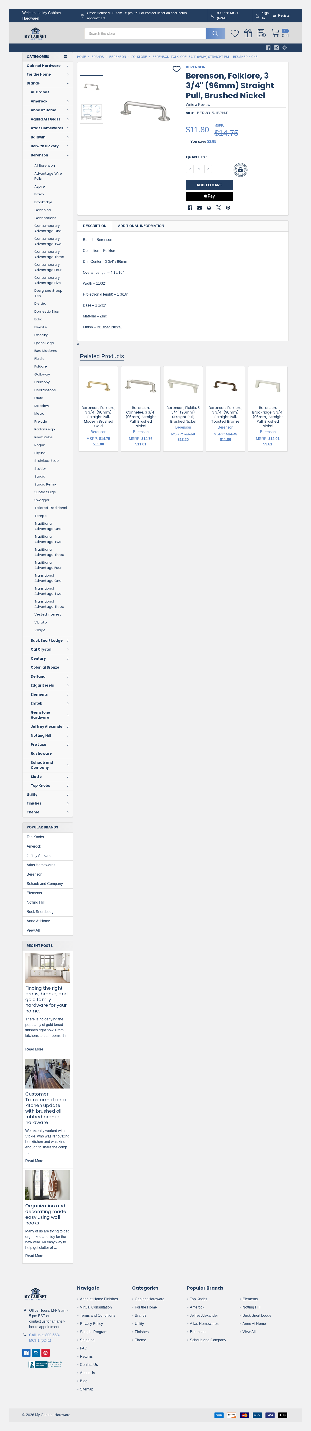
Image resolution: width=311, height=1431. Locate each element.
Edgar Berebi (42, 685)
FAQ (83, 1348)
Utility (32, 794)
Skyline (40, 452)
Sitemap (86, 1389)
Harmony (42, 382)
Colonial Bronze (45, 667)
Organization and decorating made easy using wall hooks (45, 1214)
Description (95, 226)
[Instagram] (276, 47)
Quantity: (196, 157)
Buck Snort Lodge (47, 640)
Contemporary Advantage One (47, 228)
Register (284, 15)
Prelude (40, 421)
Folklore (40, 366)
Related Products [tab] (102, 356)
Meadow (41, 405)
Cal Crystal (41, 649)
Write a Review (198, 105)
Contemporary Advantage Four (47, 267)
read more (34, 1049)
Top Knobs (40, 785)
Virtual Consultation (96, 1307)
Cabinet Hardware (44, 65)
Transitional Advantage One (47, 578)
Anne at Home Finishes (99, 1299)
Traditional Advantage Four (47, 565)
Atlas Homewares (47, 128)
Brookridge (43, 202)
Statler (40, 468)
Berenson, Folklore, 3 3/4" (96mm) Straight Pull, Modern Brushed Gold (98, 417)
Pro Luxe (38, 744)
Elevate (40, 327)
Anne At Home (38, 921)
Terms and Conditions (97, 1315)
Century (38, 658)
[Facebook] (268, 47)
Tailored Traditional (50, 507)
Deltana (38, 676)
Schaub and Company (42, 765)
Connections (45, 217)
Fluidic (39, 358)
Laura (38, 397)
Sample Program (93, 1332)
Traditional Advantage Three (49, 552)
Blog (83, 1381)
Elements (39, 694)
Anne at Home (43, 110)
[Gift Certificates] (251, 33)
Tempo (40, 515)
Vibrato (40, 622)
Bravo (39, 194)
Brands (33, 83)
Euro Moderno (45, 350)
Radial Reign (44, 429)
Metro (39, 413)
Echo (38, 319)
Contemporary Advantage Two (47, 241)
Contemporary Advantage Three (49, 254)
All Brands (40, 92)
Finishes (34, 803)
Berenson (39, 155)
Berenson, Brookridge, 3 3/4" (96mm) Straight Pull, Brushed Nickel (268, 417)
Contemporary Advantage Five (47, 280)
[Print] (209, 208)
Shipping (87, 1340)
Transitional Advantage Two (47, 591)
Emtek (36, 703)
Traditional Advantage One (47, 526)
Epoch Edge (44, 342)
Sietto (36, 776)
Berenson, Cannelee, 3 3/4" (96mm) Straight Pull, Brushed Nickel (141, 417)
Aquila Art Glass (46, 119)
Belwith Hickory (45, 146)
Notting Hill (41, 735)
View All (33, 930)
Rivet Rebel (43, 437)
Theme (33, 812)
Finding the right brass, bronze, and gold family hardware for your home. (46, 999)
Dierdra (40, 303)
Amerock (39, 101)
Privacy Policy (91, 1324)
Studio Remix (45, 484)
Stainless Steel (46, 460)
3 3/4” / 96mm (116, 261)
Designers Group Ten (48, 293)
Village (40, 630)
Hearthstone (45, 390)
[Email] (199, 208)
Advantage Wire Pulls (48, 176)
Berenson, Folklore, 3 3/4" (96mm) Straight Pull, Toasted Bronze (225, 414)
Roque (39, 444)
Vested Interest (47, 614)
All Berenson (44, 165)
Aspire (39, 186)
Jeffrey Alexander (47, 726)
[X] (218, 208)
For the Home (39, 74)
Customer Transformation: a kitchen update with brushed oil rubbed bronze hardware (45, 1108)
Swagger (41, 500)
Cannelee (42, 209)
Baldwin (38, 137)
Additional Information (141, 226)
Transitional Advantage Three (49, 604)
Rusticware (41, 753)
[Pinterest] (284, 47)
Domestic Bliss (46, 311)
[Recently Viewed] (264, 33)
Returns (86, 1356)
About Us (87, 1373)
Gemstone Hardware (40, 715)
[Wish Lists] (237, 33)
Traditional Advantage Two (47, 539)
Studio (39, 476)
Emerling (41, 334)
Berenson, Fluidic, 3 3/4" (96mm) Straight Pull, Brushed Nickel (183, 414)
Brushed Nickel (109, 327)
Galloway (42, 374)
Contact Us (89, 1365)
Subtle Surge (45, 492)
